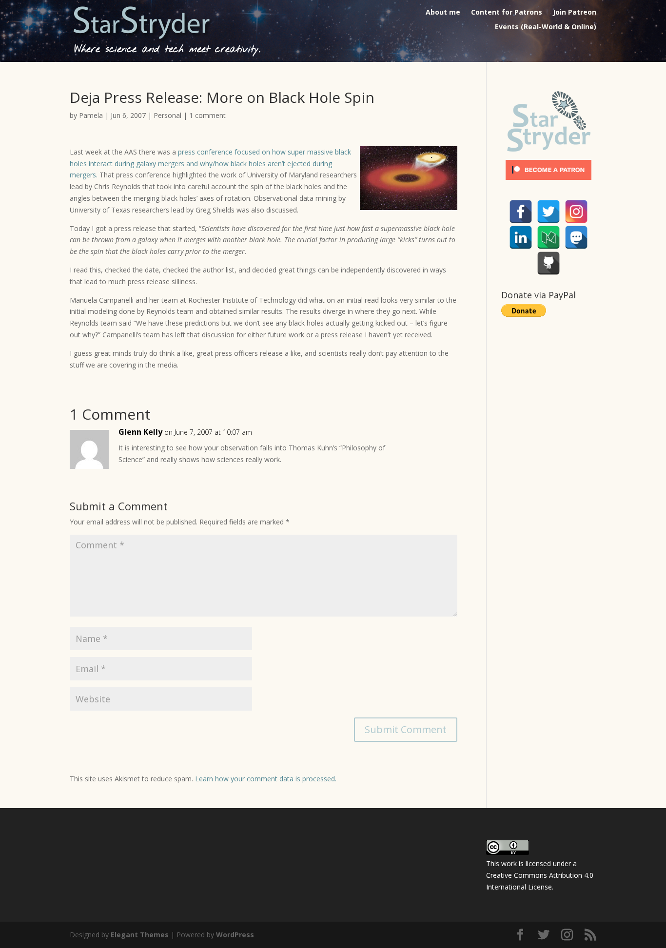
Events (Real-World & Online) (545, 27)
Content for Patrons (506, 13)
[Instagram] (576, 211)
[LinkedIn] (520, 237)
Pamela (91, 115)
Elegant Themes (140, 934)
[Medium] (548, 237)
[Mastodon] (576, 237)
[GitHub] (548, 263)
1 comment (207, 115)
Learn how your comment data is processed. (265, 778)
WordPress (235, 934)
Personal (167, 115)
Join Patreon (574, 13)
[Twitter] (548, 211)
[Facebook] (520, 211)
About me (443, 13)
